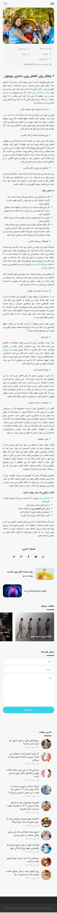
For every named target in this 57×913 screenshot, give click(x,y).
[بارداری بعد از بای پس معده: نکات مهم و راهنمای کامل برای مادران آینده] (46, 773)
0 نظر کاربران (43, 59)
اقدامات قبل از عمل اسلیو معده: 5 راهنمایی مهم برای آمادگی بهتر (23, 846)
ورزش (24, 54)
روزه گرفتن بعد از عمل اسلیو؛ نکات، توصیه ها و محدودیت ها (22, 872)
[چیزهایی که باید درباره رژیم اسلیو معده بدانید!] (46, 862)
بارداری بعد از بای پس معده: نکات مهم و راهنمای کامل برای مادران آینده (22, 773)
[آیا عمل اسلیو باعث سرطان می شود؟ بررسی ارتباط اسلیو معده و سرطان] (46, 757)
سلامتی (45, 54)
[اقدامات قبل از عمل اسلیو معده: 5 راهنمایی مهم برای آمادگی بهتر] (46, 849)
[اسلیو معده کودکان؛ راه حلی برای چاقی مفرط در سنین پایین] (46, 835)
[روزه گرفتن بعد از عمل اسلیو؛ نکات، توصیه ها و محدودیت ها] (46, 875)
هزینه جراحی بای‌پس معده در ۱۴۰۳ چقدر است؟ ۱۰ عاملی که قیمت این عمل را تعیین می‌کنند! (23, 789)
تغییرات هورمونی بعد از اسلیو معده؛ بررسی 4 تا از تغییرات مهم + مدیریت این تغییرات (22, 806)
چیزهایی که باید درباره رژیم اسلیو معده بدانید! (23, 859)
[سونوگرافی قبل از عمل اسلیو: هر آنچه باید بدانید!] (46, 744)
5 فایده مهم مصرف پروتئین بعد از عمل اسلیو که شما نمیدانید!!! (23, 820)
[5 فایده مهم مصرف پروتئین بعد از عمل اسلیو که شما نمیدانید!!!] (46, 822)
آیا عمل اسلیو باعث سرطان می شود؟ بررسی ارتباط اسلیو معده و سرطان (23, 757)
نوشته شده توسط (36, 64)
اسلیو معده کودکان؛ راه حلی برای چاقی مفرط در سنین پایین (23, 833)
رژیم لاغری (22, 48)
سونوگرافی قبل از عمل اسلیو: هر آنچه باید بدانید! (24, 742)
